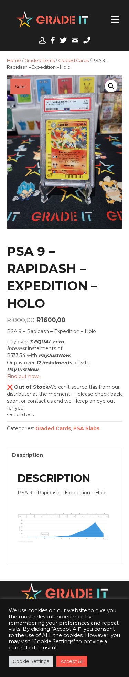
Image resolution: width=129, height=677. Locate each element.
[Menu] (115, 19)
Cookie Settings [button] (31, 661)
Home (14, 60)
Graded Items (39, 60)
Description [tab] (27, 455)
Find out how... (24, 376)
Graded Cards (73, 60)
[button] (111, 86)
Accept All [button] (72, 661)
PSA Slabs (86, 428)
